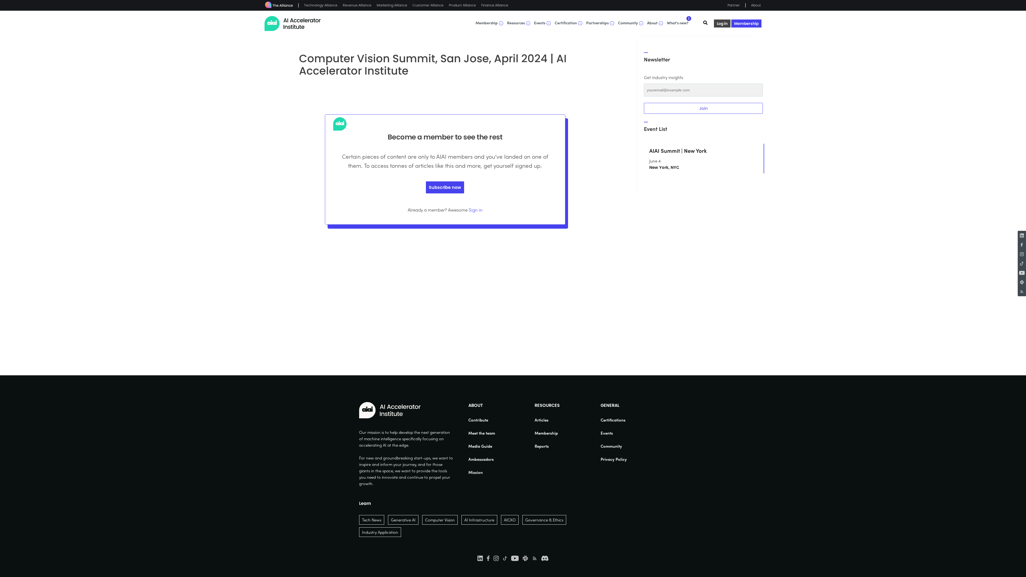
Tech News (371, 520)
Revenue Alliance (357, 5)
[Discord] (544, 558)
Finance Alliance (494, 5)
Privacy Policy (614, 459)
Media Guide (480, 446)
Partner (734, 5)
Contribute (478, 420)
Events (607, 433)
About (756, 5)
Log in (722, 23)
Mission (475, 472)
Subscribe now (445, 187)
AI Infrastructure (479, 520)
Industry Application (380, 532)
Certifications (613, 420)
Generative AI (403, 520)
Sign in (476, 209)
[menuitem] (481, 420)
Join (703, 108)
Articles (542, 420)
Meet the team (481, 433)
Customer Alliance (428, 5)
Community (611, 446)
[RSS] (1022, 291)
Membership (746, 23)
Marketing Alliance (392, 5)
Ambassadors (481, 459)
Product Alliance (462, 5)
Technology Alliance (320, 5)
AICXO (510, 520)
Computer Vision (440, 520)
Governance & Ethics (544, 520)
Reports (542, 446)
